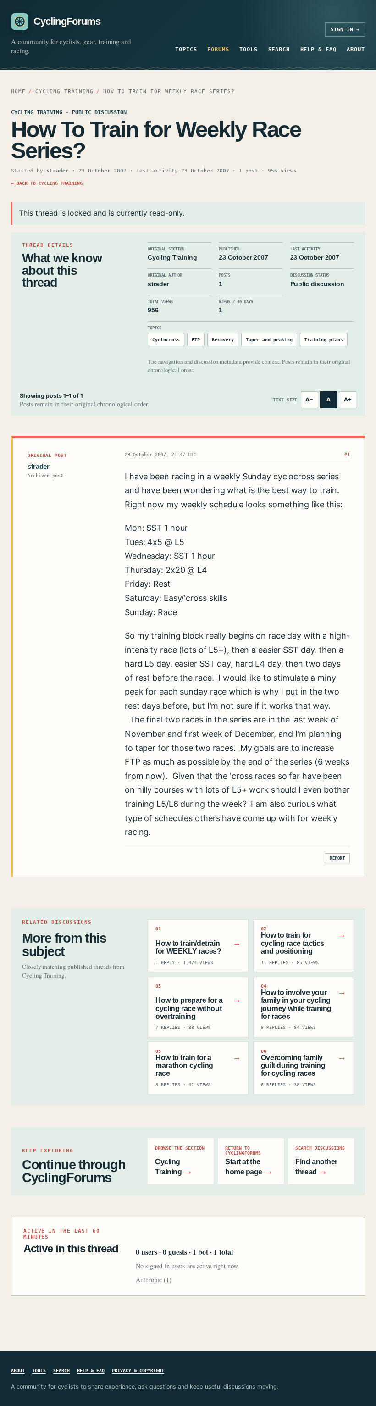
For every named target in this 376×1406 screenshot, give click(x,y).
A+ (348, 399)
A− (309, 399)
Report (337, 858)
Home (18, 91)
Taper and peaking (269, 339)
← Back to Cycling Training (47, 183)
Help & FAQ (318, 49)
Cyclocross (166, 339)
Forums (218, 49)
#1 (347, 454)
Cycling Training (64, 91)
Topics (186, 49)
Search (279, 49)
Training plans (323, 339)
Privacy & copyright (138, 1370)
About (356, 49)
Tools (248, 49)
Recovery (223, 339)
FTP (196, 339)
